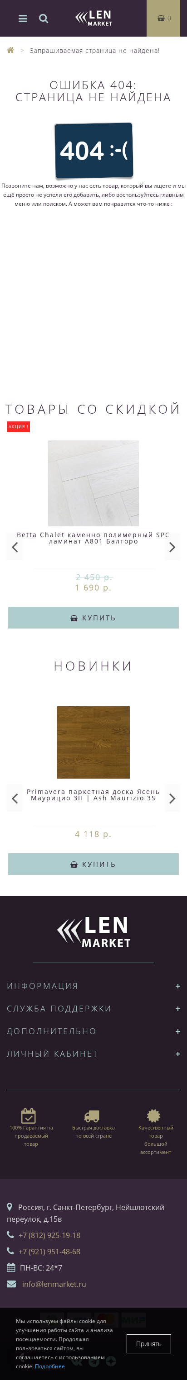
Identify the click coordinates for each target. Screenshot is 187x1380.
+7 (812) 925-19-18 (49, 1235)
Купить (98, 617)
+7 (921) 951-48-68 (49, 1252)
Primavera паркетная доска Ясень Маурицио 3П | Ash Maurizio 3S (93, 794)
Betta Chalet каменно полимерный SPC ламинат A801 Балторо (93, 537)
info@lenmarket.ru (54, 1284)
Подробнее (50, 1366)
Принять (149, 1343)
